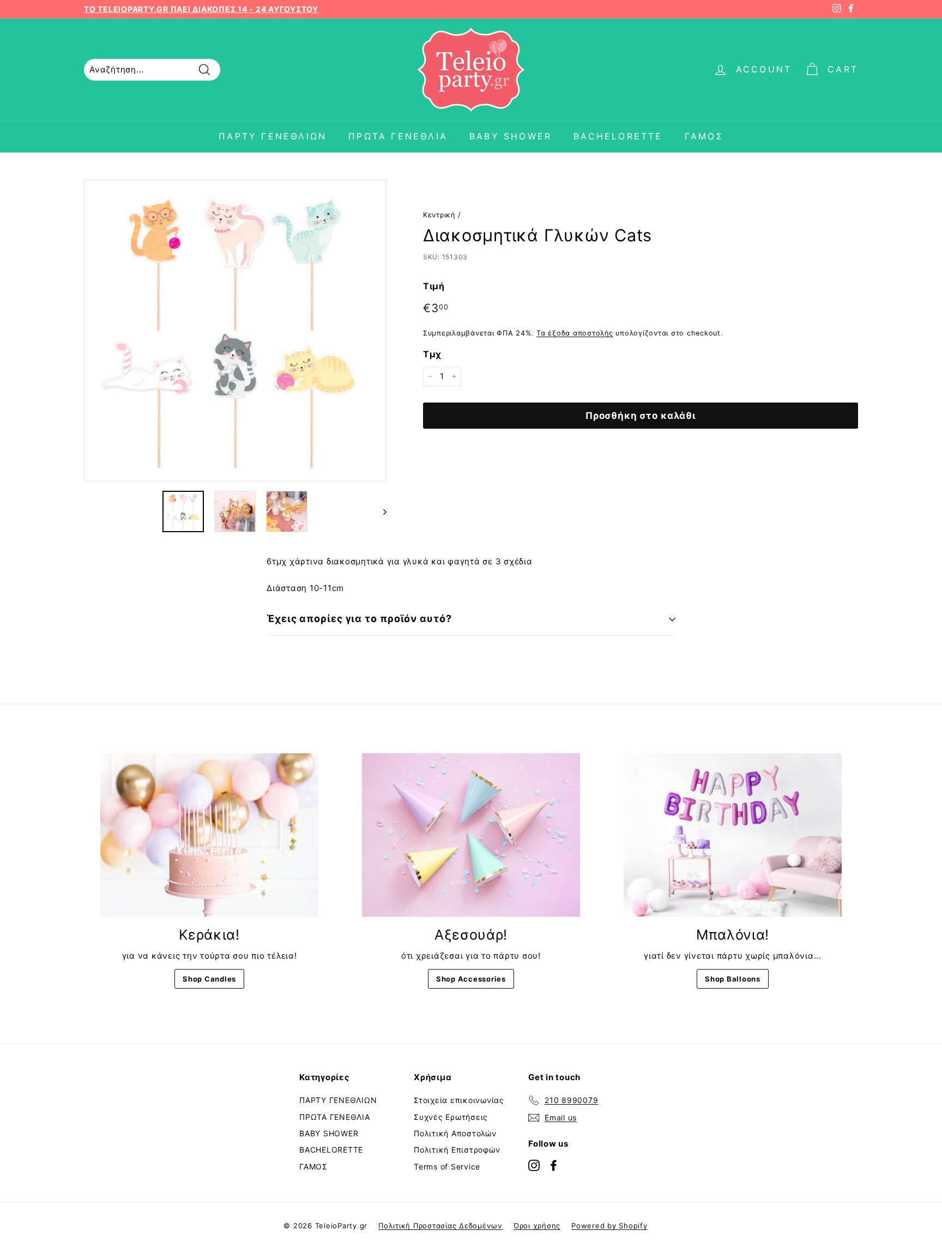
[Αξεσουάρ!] (471, 835)
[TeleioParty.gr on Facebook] (553, 1165)
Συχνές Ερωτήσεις (451, 1117)
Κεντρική (439, 215)
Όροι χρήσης (537, 1225)
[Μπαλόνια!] (733, 835)
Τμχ (432, 353)
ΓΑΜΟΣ (704, 136)
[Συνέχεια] (380, 511)
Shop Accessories (471, 978)
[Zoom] (235, 331)
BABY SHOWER (510, 136)
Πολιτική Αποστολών (455, 1133)
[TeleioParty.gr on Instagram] (534, 1165)
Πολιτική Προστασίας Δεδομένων (440, 1225)
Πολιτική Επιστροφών (457, 1149)
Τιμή (434, 286)
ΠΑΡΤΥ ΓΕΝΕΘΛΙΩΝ (273, 136)
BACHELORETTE (617, 136)
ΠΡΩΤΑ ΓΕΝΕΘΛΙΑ (398, 136)
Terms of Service (447, 1166)
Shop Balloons (732, 978)
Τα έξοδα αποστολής (574, 333)
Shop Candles (209, 978)
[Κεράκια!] (209, 835)
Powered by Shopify (609, 1225)
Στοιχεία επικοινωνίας (459, 1100)
